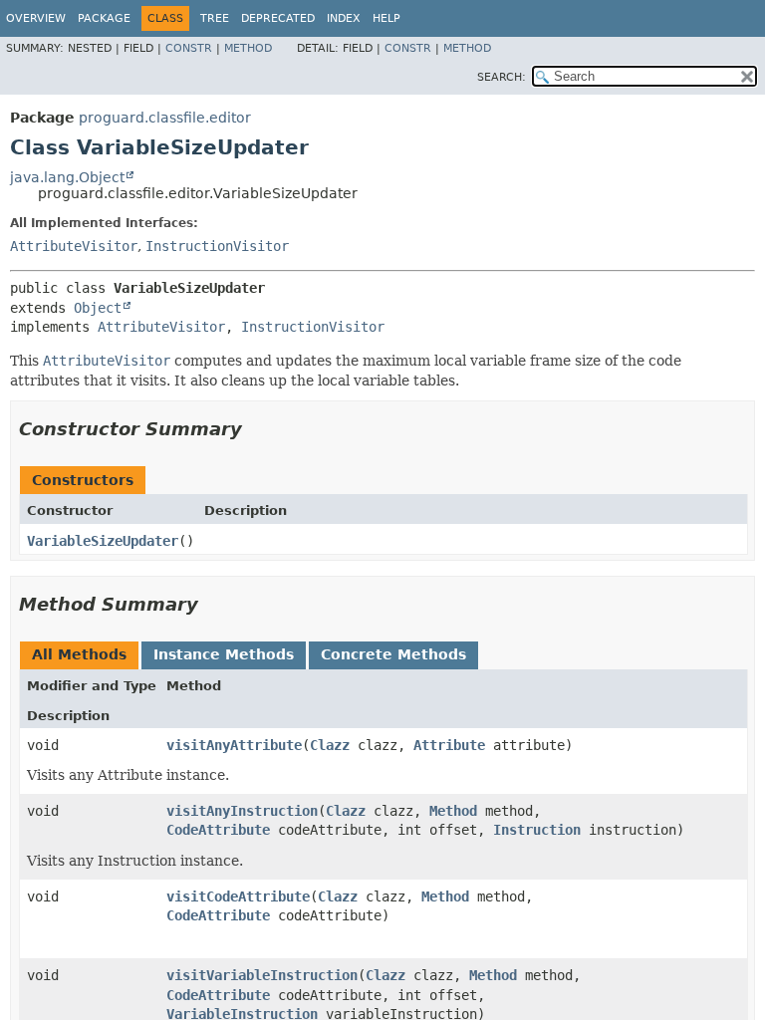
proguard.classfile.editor (165, 118)
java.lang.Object (67, 177)
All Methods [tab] (79, 654)
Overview (36, 18)
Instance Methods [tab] (223, 654)
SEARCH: (501, 77)
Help (386, 18)
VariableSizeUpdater (102, 541)
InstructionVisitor (217, 246)
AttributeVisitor (73, 246)
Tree (214, 18)
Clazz (330, 745)
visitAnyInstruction (242, 811)
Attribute (449, 745)
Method (248, 48)
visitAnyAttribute (234, 745)
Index (344, 18)
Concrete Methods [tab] (393, 654)
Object (98, 308)
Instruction (537, 830)
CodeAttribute (218, 830)
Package (104, 18)
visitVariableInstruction (262, 975)
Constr (188, 48)
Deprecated (278, 18)
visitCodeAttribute (238, 896)
